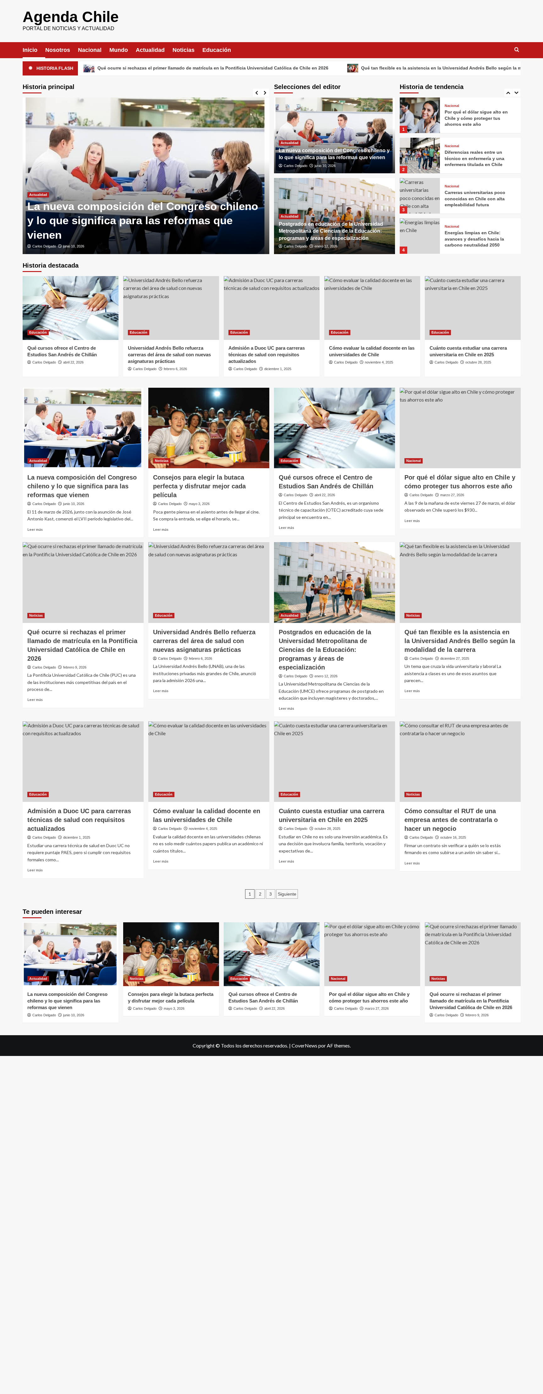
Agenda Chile (71, 16)
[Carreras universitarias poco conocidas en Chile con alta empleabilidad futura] (420, 155)
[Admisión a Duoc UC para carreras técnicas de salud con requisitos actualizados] (272, 308)
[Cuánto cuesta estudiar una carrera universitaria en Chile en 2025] (473, 308)
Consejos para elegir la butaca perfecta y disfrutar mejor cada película (199, 486)
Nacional (89, 50)
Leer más (35, 529)
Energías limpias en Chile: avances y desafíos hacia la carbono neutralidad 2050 (474, 198)
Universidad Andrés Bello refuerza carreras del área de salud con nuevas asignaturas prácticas (169, 354)
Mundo (118, 50)
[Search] (517, 49)
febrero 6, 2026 (175, 369)
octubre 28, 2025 (478, 362)
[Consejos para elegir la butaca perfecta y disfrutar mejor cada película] (208, 428)
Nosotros (57, 50)
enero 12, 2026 (326, 246)
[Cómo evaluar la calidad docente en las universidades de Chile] (372, 308)
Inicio (30, 50)
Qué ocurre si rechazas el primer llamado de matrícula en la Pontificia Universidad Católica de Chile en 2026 (471, 1000)
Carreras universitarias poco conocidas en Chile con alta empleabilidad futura (475, 158)
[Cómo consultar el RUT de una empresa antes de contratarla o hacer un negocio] (460, 761)
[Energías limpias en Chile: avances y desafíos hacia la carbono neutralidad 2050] (420, 196)
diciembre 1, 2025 (277, 369)
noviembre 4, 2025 (379, 362)
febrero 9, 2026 (74, 667)
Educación (216, 50)
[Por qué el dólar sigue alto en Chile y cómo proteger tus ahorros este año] (460, 428)
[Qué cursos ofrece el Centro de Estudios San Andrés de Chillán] (70, 308)
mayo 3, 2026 (199, 504)
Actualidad (150, 50)
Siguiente (287, 894)
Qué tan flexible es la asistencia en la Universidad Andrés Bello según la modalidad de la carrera (384, 67)
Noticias (184, 50)
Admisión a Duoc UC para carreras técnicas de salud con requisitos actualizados (266, 354)
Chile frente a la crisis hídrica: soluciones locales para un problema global (477, 238)
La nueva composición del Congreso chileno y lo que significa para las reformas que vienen (142, 220)
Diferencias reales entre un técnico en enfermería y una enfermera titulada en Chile (474, 118)
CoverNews (304, 1045)
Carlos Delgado (44, 246)
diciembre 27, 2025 (454, 658)
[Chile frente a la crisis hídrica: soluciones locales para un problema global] (420, 236)
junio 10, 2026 (73, 246)
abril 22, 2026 (73, 362)
